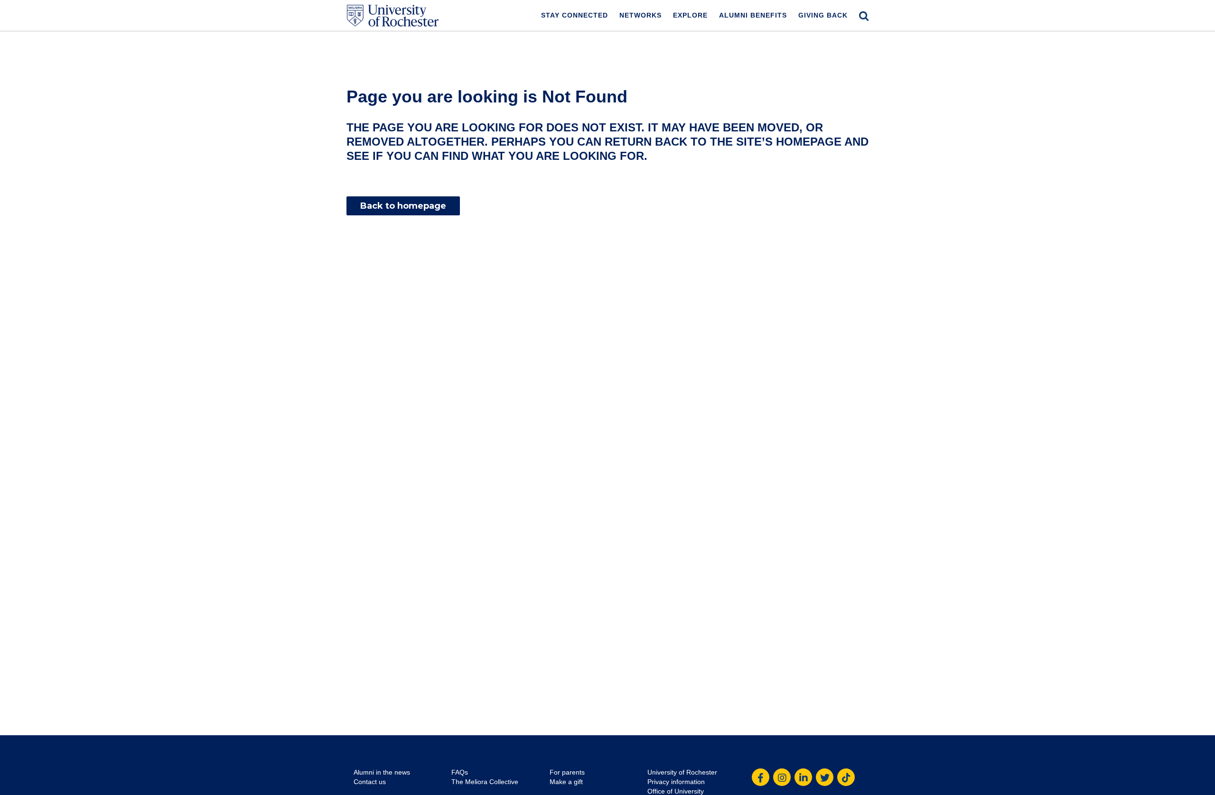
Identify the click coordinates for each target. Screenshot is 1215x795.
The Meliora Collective (484, 782)
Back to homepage (403, 206)
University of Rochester (682, 772)
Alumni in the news (382, 772)
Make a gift (566, 782)
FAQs (459, 772)
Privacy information (676, 782)
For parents (567, 772)
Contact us (370, 782)
